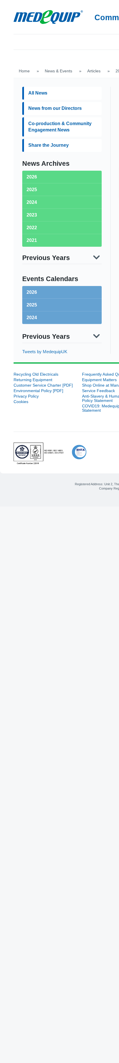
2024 (32, 303)
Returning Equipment (33, 366)
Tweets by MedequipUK (44, 337)
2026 (32, 278)
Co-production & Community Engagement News (60, 112)
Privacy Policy (26, 382)
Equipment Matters (99, 366)
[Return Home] (48, 17)
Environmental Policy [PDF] (38, 377)
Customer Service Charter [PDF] (43, 371)
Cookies (21, 388)
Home (25, 41)
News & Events (58, 57)
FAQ (76, 41)
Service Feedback (98, 377)
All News (37, 79)
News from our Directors (55, 94)
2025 (32, 291)
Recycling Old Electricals (36, 360)
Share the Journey (48, 131)
